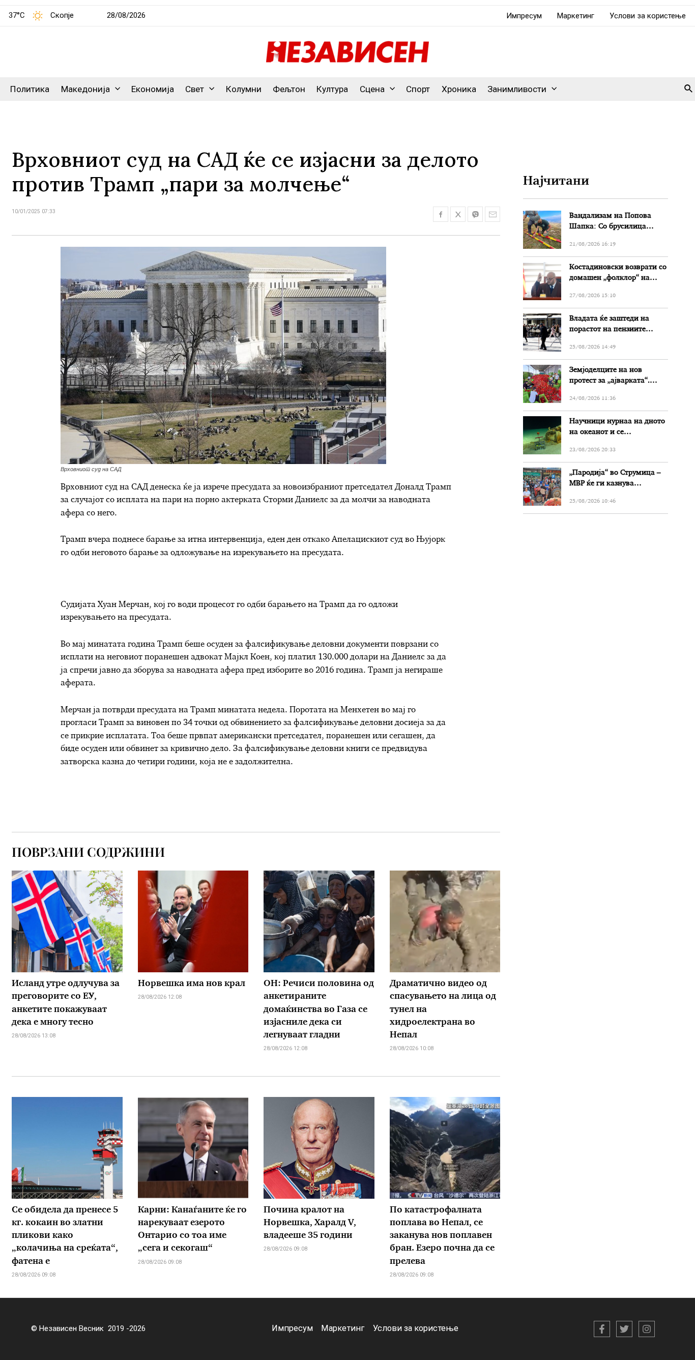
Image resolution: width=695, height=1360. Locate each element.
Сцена (372, 89)
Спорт (418, 89)
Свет (194, 89)
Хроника (459, 89)
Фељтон (289, 89)
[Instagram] (647, 1329)
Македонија (85, 89)
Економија (152, 89)
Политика (29, 89)
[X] (624, 1329)
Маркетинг (575, 15)
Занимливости (516, 89)
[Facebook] (602, 1329)
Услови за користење (648, 15)
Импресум (524, 15)
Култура (332, 89)
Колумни (244, 89)
